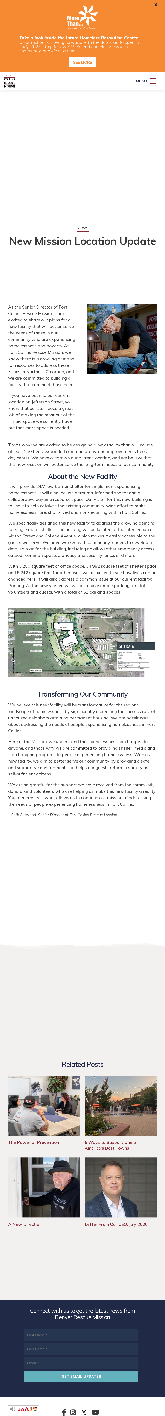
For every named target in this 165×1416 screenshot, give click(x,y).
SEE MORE (82, 62)
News (83, 227)
